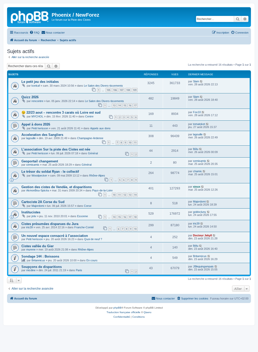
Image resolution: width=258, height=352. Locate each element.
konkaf (35, 85)
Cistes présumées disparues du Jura (49, 224)
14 (119, 105)
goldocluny (199, 211)
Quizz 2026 (30, 97)
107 (121, 90)
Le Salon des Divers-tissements (103, 85)
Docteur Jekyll (202, 235)
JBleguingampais (203, 266)
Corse (87, 205)
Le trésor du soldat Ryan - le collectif (50, 171)
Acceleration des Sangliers (42, 135)
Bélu (195, 148)
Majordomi (37, 205)
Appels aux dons (100, 128)
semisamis (32, 164)
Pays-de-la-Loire (102, 190)
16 (130, 105)
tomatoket (199, 123)
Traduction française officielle (123, 312)
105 (108, 90)
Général (93, 153)
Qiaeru (147, 312)
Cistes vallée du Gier (37, 246)
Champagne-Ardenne (90, 138)
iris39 (29, 227)
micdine (31, 270)
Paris (79, 270)
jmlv (33, 216)
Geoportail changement (39, 161)
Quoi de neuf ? (93, 239)
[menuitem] (34, 33)
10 (130, 142)
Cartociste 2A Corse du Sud (42, 202)
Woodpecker (39, 175)
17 (135, 105)
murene (31, 249)
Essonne (82, 216)
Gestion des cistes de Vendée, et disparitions (56, 187)
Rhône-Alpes (97, 175)
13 (114, 105)
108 (128, 90)
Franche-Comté (84, 227)
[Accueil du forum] (30, 16)
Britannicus (38, 260)
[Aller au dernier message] (201, 81)
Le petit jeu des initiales (40, 82)
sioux (196, 186)
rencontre (37, 101)
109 (135, 90)
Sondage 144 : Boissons (40, 256)
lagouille (31, 138)
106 (115, 90)
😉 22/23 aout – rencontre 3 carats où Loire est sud (61, 112)
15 (124, 105)
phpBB (117, 307)
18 (135, 217)
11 (135, 142)
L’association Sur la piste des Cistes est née (55, 149)
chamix (197, 171)
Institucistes (30, 212)
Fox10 (197, 112)
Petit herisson (39, 128)
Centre (89, 116)
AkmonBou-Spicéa (37, 190)
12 (124, 194)
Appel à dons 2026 (35, 124)
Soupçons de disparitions (41, 267)
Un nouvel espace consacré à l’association (54, 236)
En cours (92, 260)
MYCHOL (37, 116)
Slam (196, 81)
